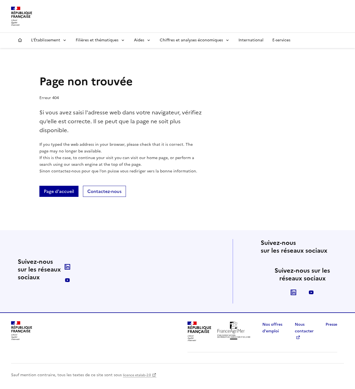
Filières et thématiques (97, 40)
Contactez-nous (104, 191)
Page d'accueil (59, 191)
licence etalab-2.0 (137, 375)
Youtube (67, 280)
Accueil (20, 40)
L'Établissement (45, 40)
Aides (139, 40)
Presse (331, 324)
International (251, 40)
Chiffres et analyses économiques (191, 40)
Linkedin (67, 266)
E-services (281, 40)
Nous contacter (304, 328)
